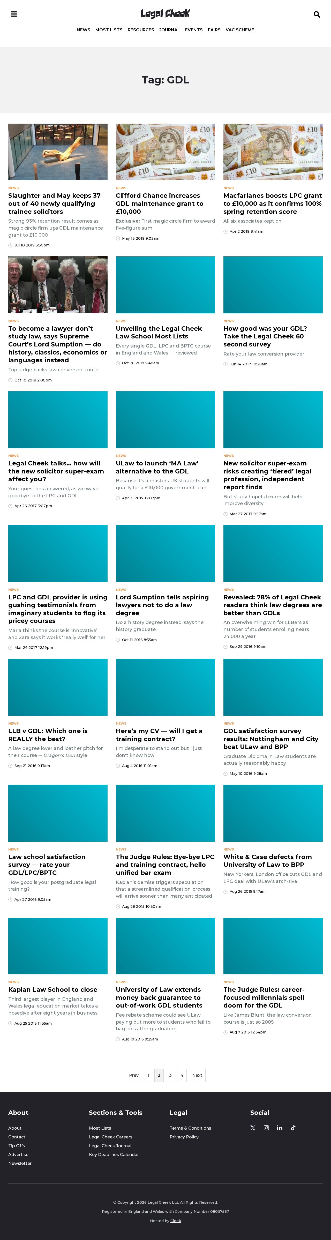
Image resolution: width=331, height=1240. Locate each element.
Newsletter (20, 1163)
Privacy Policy (184, 1137)
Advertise (18, 1154)
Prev (134, 1075)
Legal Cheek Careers (110, 1137)
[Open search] (317, 14)
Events (194, 30)
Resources (141, 30)
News (83, 30)
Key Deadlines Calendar (114, 1154)
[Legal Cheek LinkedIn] (279, 1127)
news (13, 188)
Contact (16, 1137)
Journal (169, 30)
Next (197, 1075)
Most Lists (109, 30)
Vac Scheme (240, 30)
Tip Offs (16, 1145)
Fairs (214, 30)
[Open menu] (14, 14)
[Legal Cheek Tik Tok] (293, 1127)
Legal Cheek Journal (110, 1145)
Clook (175, 1220)
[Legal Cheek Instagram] (266, 1127)
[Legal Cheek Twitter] (252, 1127)
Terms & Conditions (190, 1128)
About (14, 1128)
